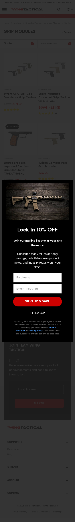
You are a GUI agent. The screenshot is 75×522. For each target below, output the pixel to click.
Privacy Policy (36, 331)
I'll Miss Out (37, 313)
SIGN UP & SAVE (37, 301)
